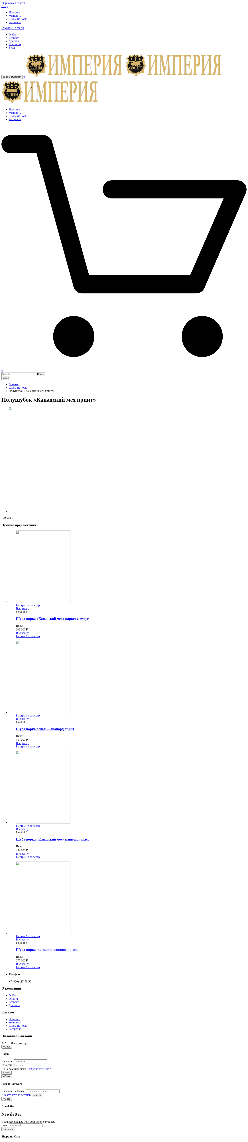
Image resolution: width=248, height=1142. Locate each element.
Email (4, 1125)
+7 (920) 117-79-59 (12, 28)
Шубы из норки (18, 18)
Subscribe (8, 1129)
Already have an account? (16, 1094)
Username (7, 1061)
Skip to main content (13, 3)
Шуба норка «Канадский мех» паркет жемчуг (52, 619)
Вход (4, 6)
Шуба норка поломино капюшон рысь (47, 950)
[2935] (89, 511)
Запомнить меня (16, 1068)
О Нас (12, 34)
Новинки (14, 12)
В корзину (22, 608)
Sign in (6, 1072)
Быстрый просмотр (28, 605)
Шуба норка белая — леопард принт (45, 729)
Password (7, 1064)
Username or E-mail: (13, 1091)
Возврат (14, 37)
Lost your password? (39, 1068)
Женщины (15, 15)
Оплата (13, 998)
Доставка (14, 41)
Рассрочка (15, 22)
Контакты (15, 44)
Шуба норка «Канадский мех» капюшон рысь (52, 839)
